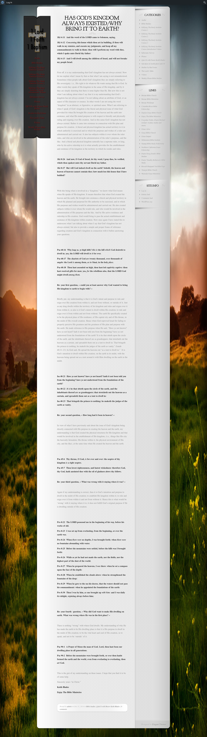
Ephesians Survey (148, 53)
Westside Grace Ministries (151, 173)
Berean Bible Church (149, 95)
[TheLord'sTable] (37, 118)
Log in (144, 191)
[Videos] (37, 123)
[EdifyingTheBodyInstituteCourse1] (37, 69)
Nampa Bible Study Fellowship (153, 143)
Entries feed (146, 194)
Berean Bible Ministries (150, 99)
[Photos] (37, 102)
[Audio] (37, 58)
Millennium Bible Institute (151, 140)
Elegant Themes (159, 724)
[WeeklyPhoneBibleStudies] (37, 128)
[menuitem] (2, 2)
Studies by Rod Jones (149, 67)
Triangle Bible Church (149, 170)
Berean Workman (148, 102)
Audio (144, 20)
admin (69, 706)
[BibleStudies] (37, 63)
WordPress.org (147, 201)
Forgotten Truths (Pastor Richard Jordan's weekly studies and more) (153, 123)
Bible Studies (90, 706)
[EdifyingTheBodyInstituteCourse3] (37, 82)
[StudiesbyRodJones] (37, 113)
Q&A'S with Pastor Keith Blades (108, 706)
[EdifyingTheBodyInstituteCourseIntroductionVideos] (37, 90)
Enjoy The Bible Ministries (151, 116)
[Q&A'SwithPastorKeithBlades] (37, 107)
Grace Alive (146, 129)
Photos (144, 56)
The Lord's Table (148, 71)
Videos (144, 74)
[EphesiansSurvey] (37, 97)
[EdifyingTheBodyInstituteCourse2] (37, 75)
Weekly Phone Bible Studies (152, 78)
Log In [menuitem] (9, 2)
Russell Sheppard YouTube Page (153, 166)
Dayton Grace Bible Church (152, 112)
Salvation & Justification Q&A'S (153, 63)
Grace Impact (146, 136)
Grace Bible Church (149, 132)
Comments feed (147, 198)
